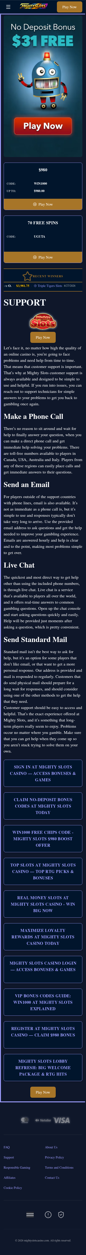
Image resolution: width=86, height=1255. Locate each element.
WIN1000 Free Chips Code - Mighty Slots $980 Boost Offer (42, 838)
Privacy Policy (54, 1157)
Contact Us (52, 1177)
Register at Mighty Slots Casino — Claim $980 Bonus (43, 1031)
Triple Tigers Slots (45, 285)
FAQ (7, 1147)
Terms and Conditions (59, 1167)
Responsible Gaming (17, 1167)
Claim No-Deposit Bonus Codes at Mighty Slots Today (43, 806)
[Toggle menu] (8, 7)
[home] (35, 10)
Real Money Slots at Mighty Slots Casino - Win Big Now (43, 904)
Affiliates (9, 1177)
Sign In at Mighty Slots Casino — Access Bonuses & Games (43, 773)
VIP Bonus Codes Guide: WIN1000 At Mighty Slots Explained (42, 1002)
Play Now (69, 6)
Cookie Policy (13, 1187)
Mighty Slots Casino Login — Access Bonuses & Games (43, 966)
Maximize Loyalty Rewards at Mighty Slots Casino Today (42, 936)
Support (9, 1157)
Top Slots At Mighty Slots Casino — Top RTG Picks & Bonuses (43, 871)
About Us (51, 1147)
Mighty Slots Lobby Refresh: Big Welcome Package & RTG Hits (43, 1067)
